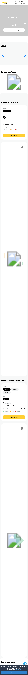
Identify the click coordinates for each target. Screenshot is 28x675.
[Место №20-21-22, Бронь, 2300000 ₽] (15, 257)
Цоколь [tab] (6, 399)
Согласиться (14, 672)
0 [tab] (4, 117)
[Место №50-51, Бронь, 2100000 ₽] (19, 263)
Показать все (14, 135)
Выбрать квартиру (14, 30)
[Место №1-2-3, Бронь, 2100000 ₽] (4, 255)
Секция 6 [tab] (6, 392)
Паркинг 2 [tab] (7, 111)
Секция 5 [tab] (15, 389)
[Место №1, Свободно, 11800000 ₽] (19, 540)
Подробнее (18, 669)
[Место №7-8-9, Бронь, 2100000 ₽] (7, 255)
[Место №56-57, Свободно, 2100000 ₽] (22, 263)
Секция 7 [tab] (6, 389)
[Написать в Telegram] (25, 663)
